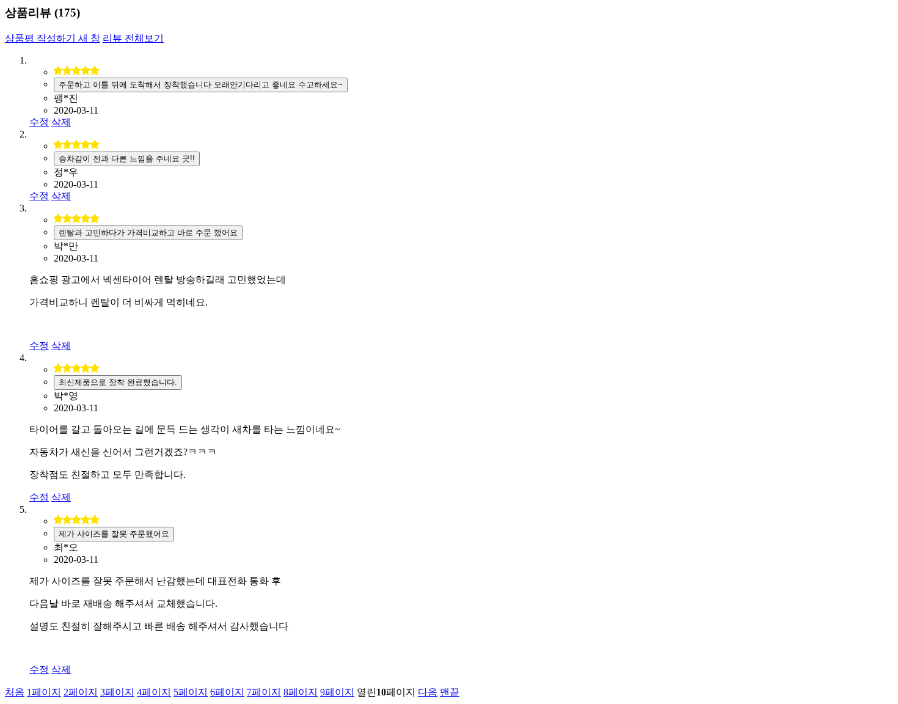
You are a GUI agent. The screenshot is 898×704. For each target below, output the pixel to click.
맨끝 (449, 692)
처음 (14, 692)
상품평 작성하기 (52, 38)
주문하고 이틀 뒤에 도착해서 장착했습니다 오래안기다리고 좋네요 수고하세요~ (201, 84)
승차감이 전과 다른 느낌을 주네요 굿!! (127, 158)
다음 (427, 692)
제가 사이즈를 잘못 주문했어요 (114, 533)
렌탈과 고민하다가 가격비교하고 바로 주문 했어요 (148, 232)
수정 (39, 122)
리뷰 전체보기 (133, 38)
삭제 (61, 122)
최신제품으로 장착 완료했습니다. (118, 382)
